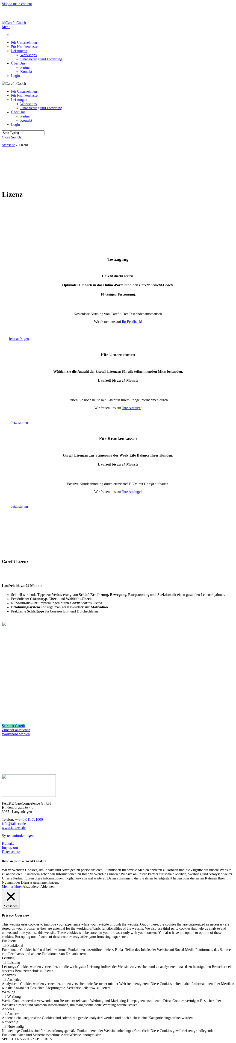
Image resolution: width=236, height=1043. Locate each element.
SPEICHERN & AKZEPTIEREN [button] (27, 1039)
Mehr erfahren (12, 886)
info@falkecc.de (14, 824)
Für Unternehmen (24, 91)
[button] (6, 27)
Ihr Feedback (131, 322)
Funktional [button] (10, 941)
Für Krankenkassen (25, 95)
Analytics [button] (9, 975)
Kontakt (26, 120)
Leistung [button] (8, 958)
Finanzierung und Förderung (41, 108)
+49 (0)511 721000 (29, 819)
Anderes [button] (8, 1009)
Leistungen (19, 100)
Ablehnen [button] (47, 886)
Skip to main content (17, 4)
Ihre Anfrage (131, 408)
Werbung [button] (8, 992)
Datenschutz (11, 852)
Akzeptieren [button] (31, 886)
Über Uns (18, 112)
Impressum (10, 848)
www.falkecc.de (14, 828)
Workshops (28, 104)
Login (15, 124)
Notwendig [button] (10, 1022)
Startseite (8, 145)
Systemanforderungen (18, 836)
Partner (25, 116)
